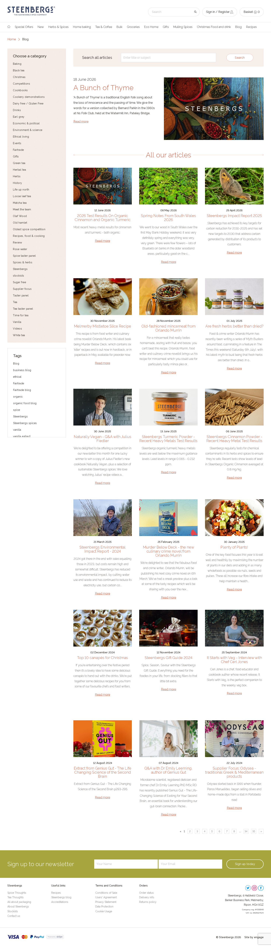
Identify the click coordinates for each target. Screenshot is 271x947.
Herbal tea (19, 169)
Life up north (21, 189)
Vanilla (17, 322)
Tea (15, 302)
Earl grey (19, 116)
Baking (17, 63)
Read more (80, 121)
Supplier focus (22, 288)
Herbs (17, 176)
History (17, 182)
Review (17, 242)
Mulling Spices (182, 27)
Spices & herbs (22, 262)
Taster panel (21, 295)
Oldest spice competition (29, 229)
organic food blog (25, 403)
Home (11, 39)
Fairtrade (18, 149)
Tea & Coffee (103, 27)
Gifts (166, 27)
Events (17, 143)
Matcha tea (20, 202)
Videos (17, 328)
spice (16, 409)
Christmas (19, 77)
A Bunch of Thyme (103, 87)
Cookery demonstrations (29, 96)
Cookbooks (20, 90)
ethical (17, 376)
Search (240, 57)
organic (18, 396)
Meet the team (22, 209)
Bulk (119, 27)
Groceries (133, 27)
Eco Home (151, 27)
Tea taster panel (23, 308)
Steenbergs (20, 269)
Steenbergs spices (25, 423)
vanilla (17, 429)
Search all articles (97, 58)
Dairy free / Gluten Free (28, 103)
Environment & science (27, 130)
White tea (19, 335)
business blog (22, 370)
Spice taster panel (24, 255)
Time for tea (20, 315)
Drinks (17, 110)
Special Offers (24, 27)
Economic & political (26, 123)
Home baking (82, 27)
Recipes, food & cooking (29, 235)
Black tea (19, 70)
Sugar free (19, 282)
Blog (238, 27)
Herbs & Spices (58, 27)
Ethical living (21, 136)
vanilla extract (22, 436)
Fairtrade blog (22, 390)
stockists (18, 275)
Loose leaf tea (22, 196)
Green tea (19, 163)
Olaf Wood (20, 216)
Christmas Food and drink (214, 27)
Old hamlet (20, 222)
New (41, 27)
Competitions (21, 83)
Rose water (20, 249)
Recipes (251, 27)
